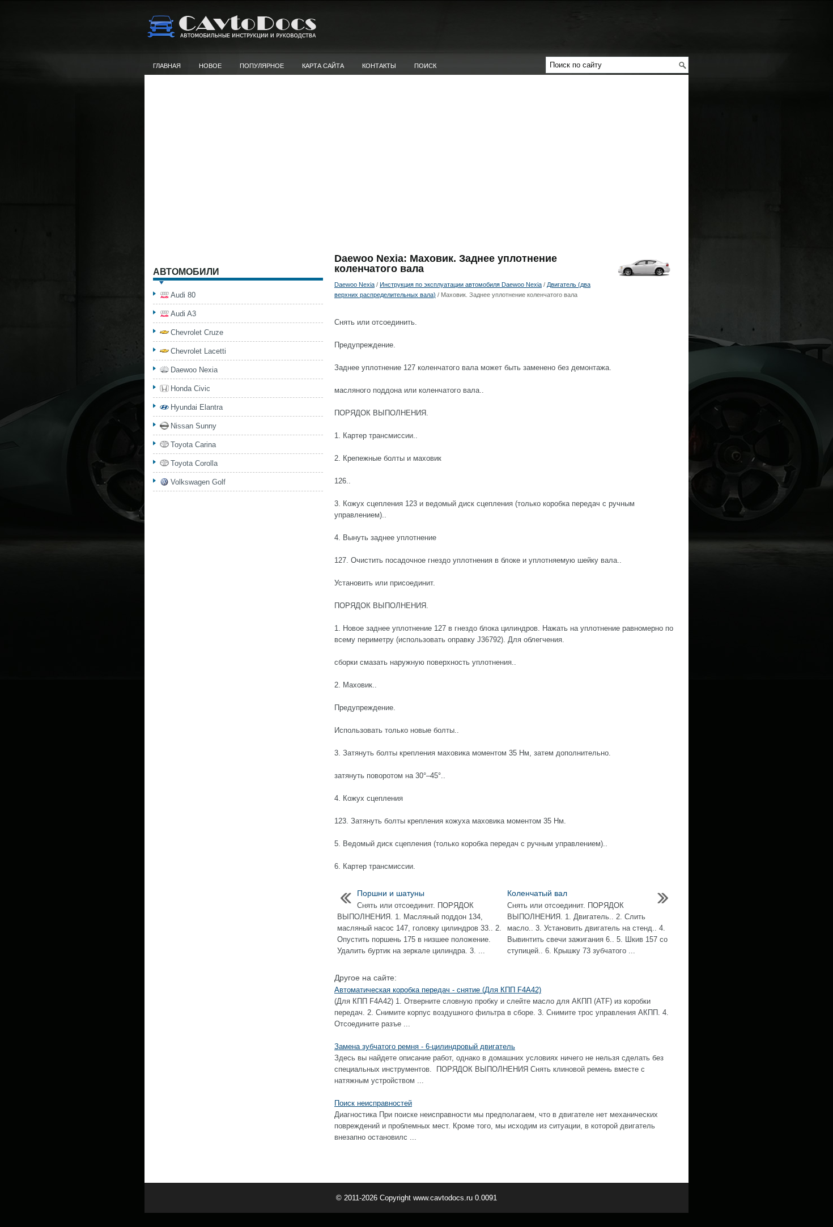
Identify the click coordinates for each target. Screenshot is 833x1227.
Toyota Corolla (194, 463)
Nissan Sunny (193, 426)
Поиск (425, 65)
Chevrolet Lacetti (198, 351)
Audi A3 (183, 313)
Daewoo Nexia (354, 284)
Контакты (379, 65)
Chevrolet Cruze (197, 332)
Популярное (262, 65)
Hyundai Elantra (197, 407)
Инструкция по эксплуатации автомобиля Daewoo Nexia (461, 284)
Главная (167, 65)
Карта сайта (323, 65)
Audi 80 (183, 295)
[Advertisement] (416, 168)
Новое (210, 65)
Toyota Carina (193, 444)
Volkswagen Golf (198, 482)
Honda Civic (190, 388)
